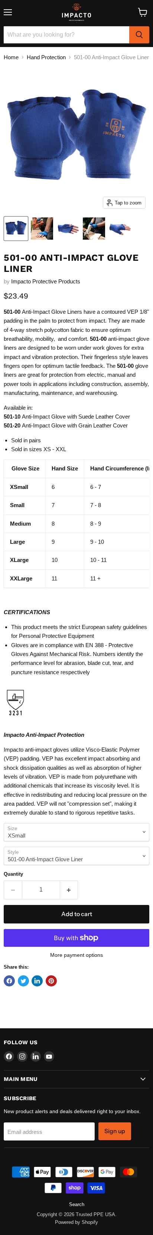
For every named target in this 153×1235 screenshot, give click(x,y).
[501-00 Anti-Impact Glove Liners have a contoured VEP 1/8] (16, 228)
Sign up (114, 1131)
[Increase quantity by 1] (69, 890)
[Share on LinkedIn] (37, 980)
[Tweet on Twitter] (23, 980)
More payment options (76, 955)
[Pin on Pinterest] (51, 980)
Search (76, 1204)
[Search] (139, 34)
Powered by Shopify (76, 1222)
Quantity (13, 874)
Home (11, 57)
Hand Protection (46, 57)
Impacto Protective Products (45, 281)
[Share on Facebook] (9, 980)
